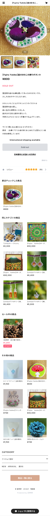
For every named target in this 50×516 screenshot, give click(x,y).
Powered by (22, 493)
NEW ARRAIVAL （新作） (13, 466)
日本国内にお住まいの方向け (25, 154)
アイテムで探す (7, 459)
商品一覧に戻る (25, 478)
